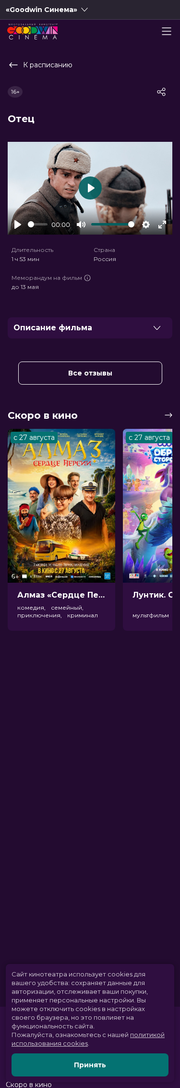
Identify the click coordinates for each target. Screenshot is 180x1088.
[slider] (38, 224)
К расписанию (47, 65)
